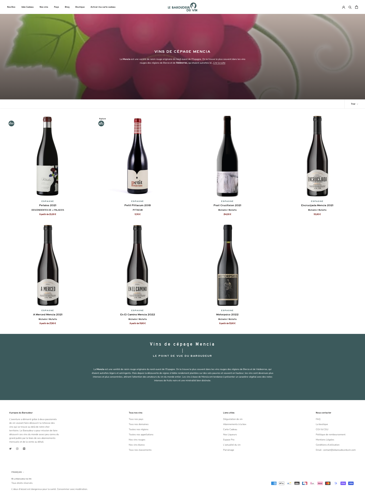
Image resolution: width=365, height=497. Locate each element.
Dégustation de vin (233, 419)
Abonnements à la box (234, 424)
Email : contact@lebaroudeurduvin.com (336, 450)
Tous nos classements (140, 450)
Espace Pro (228, 439)
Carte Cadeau (230, 429)
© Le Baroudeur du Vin (21, 479)
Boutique (80, 7)
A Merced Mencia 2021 (47, 314)
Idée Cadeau (27, 7)
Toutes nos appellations (141, 434)
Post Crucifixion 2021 (227, 205)
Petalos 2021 (47, 205)
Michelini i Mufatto (227, 210)
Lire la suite (219, 62)
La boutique (322, 424)
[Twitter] (10, 448)
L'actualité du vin (232, 444)
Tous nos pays (136, 419)
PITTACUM (138, 210)
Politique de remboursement (330, 434)
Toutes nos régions (138, 429)
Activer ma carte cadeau (103, 7)
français (16, 472)
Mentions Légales (325, 439)
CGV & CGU (322, 429)
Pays (56, 7)
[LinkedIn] (24, 448)
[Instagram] (17, 448)
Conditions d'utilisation (327, 444)
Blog (67, 7)
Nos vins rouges (137, 439)
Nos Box (11, 7)
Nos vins (44, 7)
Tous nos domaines (139, 424)
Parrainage (228, 450)
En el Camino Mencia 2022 (137, 314)
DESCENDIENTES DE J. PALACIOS (48, 210)
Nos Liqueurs (230, 434)
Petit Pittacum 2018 (137, 205)
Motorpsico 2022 (227, 314)
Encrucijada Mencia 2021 (317, 205)
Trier (353, 104)
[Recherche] (350, 7)
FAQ (318, 419)
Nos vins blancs (137, 444)
